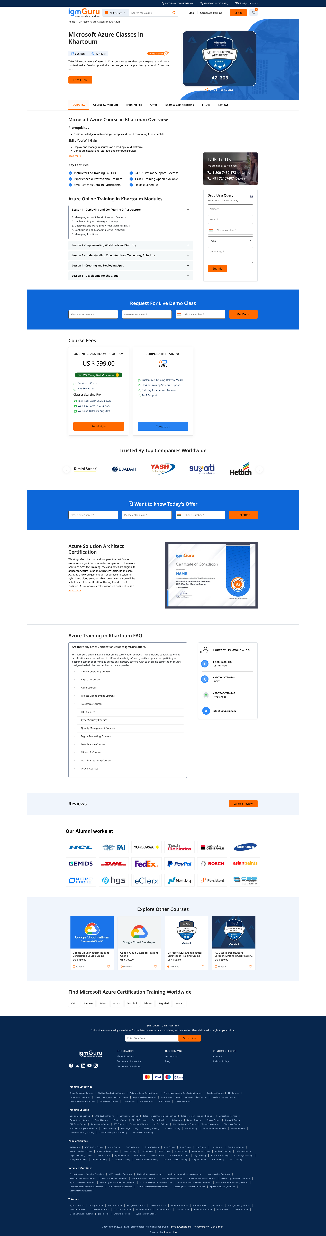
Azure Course (114, 1147)
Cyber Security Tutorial (146, 1213)
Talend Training (238, 1128)
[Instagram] (95, 1066)
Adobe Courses (146, 1101)
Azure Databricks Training (214, 1128)
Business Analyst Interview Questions (194, 1182)
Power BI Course (232, 1120)
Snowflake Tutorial (122, 1213)
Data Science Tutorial (100, 1209)
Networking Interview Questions (235, 1178)
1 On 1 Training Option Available (156, 179)
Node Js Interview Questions (149, 1174)
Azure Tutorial (182, 1209)
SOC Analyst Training (243, 1155)
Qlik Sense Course (78, 1124)
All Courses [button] (116, 13)
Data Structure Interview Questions (232, 1182)
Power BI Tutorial (158, 1205)
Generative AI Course (139, 1124)
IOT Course (119, 1124)
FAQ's (206, 105)
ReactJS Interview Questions (114, 1178)
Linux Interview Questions (144, 1178)
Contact (217, 1056)
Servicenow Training (129, 1116)
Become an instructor (129, 1061)
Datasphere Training (228, 1116)
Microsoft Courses (91, 752)
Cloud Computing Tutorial (81, 1213)
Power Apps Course (100, 1124)
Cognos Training (99, 1159)
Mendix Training (139, 1120)
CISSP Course (164, 1151)
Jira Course (201, 1147)
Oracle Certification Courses (82, 1101)
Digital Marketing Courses (96, 736)
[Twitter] (77, 1066)
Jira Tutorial (103, 1213)
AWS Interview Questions (120, 1174)
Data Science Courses (93, 744)
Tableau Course (157, 1155)
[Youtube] (89, 1066)
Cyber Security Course (79, 1120)
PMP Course (217, 1147)
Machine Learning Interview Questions (185, 1174)
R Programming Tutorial (239, 1205)
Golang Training (159, 1120)
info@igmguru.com (248, 3)
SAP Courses (128, 1101)
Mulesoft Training (223, 1151)
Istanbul (132, 1003)
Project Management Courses (98, 695)
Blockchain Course (232, 1124)
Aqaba (117, 1003)
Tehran (148, 1003)
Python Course (122, 1155)
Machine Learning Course (184, 1124)
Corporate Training (211, 12)
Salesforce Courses (92, 703)
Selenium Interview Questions (83, 1178)
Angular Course (199, 1159)
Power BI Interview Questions (202, 1178)
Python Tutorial (77, 1205)
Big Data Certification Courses (111, 1093)
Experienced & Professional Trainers (98, 179)
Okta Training (191, 1128)
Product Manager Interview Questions (87, 1174)
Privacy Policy (201, 1226)
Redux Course (103, 1155)
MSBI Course (139, 1155)
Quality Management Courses (98, 728)
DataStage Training (129, 1128)
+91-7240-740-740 (215, 3)
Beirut (102, 1003)
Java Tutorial (217, 1205)
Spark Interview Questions (81, 1190)
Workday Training (151, 1128)
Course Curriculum (105, 105)
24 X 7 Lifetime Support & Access (156, 173)
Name (212, 204)
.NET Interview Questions (172, 1178)
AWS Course (75, 1147)
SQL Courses (164, 1101)
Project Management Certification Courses (182, 1093)
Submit (217, 268)
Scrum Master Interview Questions (153, 1186)
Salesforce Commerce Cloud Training (159, 1116)
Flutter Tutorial (199, 1205)
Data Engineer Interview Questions (189, 1186)
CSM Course (169, 1147)
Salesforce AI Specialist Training (113, 1132)
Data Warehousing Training (82, 1132)
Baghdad (163, 1003)
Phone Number (216, 225)
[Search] (174, 12)
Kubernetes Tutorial (203, 1209)
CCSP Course (181, 1151)
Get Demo (243, 314)
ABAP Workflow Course (107, 1151)
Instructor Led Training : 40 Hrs (95, 173)
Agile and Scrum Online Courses (144, 1093)
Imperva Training (172, 1128)
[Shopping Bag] (253, 13)
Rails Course (177, 1120)
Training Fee (134, 105)
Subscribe (189, 1038)
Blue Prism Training (220, 1155)
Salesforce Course (236, 1147)
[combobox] (212, 230)
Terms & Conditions (180, 1226)
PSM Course (185, 1147)
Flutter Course (120, 1120)
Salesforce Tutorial (122, 1209)
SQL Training (200, 1155)
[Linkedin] (83, 1066)
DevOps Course (132, 1147)
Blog (191, 12)
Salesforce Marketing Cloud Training (197, 1116)
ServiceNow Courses (109, 1101)
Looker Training (194, 1120)
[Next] (259, 469)
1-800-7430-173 (224, 172)
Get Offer (244, 515)
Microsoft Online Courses (196, 1097)
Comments (214, 246)
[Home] (84, 12)
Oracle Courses (89, 768)
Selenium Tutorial (77, 1209)
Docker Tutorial (115, 1205)
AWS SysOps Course (94, 1147)
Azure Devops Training (143, 1132)
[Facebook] (71, 1066)
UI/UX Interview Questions (120, 1186)
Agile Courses (89, 687)
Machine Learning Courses (96, 760)
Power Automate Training (146, 1159)
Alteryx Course (213, 1120)
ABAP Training (129, 1151)
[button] (117, 375)
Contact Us (163, 426)
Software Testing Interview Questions (86, 1186)
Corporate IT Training (129, 1066)
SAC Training (147, 1151)
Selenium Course (243, 1151)
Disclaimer (217, 1226)
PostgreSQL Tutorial (136, 1205)
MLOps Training (161, 1124)
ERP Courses (88, 712)
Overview (79, 105)
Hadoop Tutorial (164, 1209)
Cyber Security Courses (94, 720)
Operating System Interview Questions (117, 1182)
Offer (153, 105)
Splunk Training (152, 1147)
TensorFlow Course (210, 1124)
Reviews (223, 105)
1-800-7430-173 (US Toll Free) (178, 3)
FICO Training (236, 1159)
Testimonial (171, 1056)
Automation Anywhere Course (83, 1128)
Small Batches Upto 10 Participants (97, 185)
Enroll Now (80, 80)
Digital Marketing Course (81, 1155)
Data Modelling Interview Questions (156, 1182)
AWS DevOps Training (104, 1116)
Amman (88, 1003)
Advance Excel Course (179, 1155)
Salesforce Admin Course (81, 1151)
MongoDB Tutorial (179, 1205)
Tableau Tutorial (241, 1209)
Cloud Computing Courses (96, 671)
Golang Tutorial (96, 1205)
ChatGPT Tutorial (143, 1209)
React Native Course (201, 1151)
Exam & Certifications (179, 105)
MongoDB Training (78, 1159)
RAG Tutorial (222, 1209)
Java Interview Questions (219, 1174)
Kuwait (179, 1003)
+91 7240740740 (225, 178)
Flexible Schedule (146, 185)
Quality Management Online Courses (111, 1097)
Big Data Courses (91, 679)
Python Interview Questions (82, 1182)
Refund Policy (221, 1061)
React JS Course (101, 1120)
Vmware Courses (182, 1101)
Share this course (221, 89)
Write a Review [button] (243, 804)
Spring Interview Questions (222, 1186)
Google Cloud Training (80, 1116)
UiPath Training (109, 1128)
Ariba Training (218, 1159)
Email (212, 214)
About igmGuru (125, 1056)
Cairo (74, 1003)
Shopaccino (170, 1232)
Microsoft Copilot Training (175, 1159)
